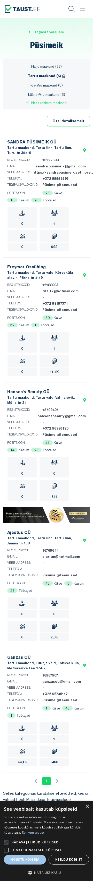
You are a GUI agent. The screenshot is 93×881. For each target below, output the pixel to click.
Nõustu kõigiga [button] (25, 859)
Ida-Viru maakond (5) (46, 85)
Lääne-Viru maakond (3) (46, 94)
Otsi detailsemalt (68, 121)
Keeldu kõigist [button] (68, 859)
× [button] (87, 806)
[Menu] (82, 9)
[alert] (46, 841)
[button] (84, 150)
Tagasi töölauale (49, 32)
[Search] (71, 9)
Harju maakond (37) (46, 66)
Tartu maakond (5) (45, 76)
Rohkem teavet (33, 832)
